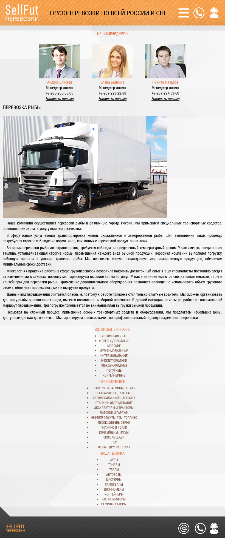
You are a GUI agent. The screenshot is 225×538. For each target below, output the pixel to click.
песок (102, 422)
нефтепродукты (103, 417)
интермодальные (114, 355)
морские (114, 345)
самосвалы (114, 484)
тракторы (126, 407)
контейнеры (108, 432)
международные (114, 365)
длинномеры (114, 489)
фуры (114, 459)
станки (100, 402)
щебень (114, 422)
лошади (118, 437)
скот (106, 437)
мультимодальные (114, 350)
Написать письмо (60, 98)
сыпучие (99, 388)
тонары (114, 464)
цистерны (114, 479)
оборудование (121, 402)
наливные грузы (122, 388)
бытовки (106, 412)
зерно (125, 422)
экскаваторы (104, 407)
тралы (114, 469)
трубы (124, 432)
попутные (114, 370)
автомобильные (114, 336)
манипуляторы (114, 499)
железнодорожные (114, 340)
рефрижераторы (113, 504)
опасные (125, 393)
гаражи (122, 412)
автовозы (114, 474)
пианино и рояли (114, 427)
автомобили (102, 397)
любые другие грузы (114, 447)
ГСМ (120, 417)
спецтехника (125, 397)
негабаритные (106, 393)
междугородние (114, 360)
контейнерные (114, 375)
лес (114, 442)
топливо (130, 417)
